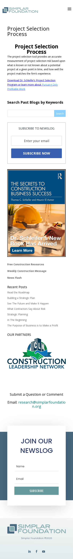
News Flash (14, 277)
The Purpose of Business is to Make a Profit (32, 325)
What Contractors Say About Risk (26, 308)
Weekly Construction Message (26, 271)
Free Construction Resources (25, 264)
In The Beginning (17, 320)
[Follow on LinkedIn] (29, 551)
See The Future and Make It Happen (28, 303)
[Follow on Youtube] (43, 551)
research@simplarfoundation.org (42, 404)
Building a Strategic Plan (21, 298)
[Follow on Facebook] (36, 551)
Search (60, 113)
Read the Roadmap (18, 292)
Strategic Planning (17, 314)
